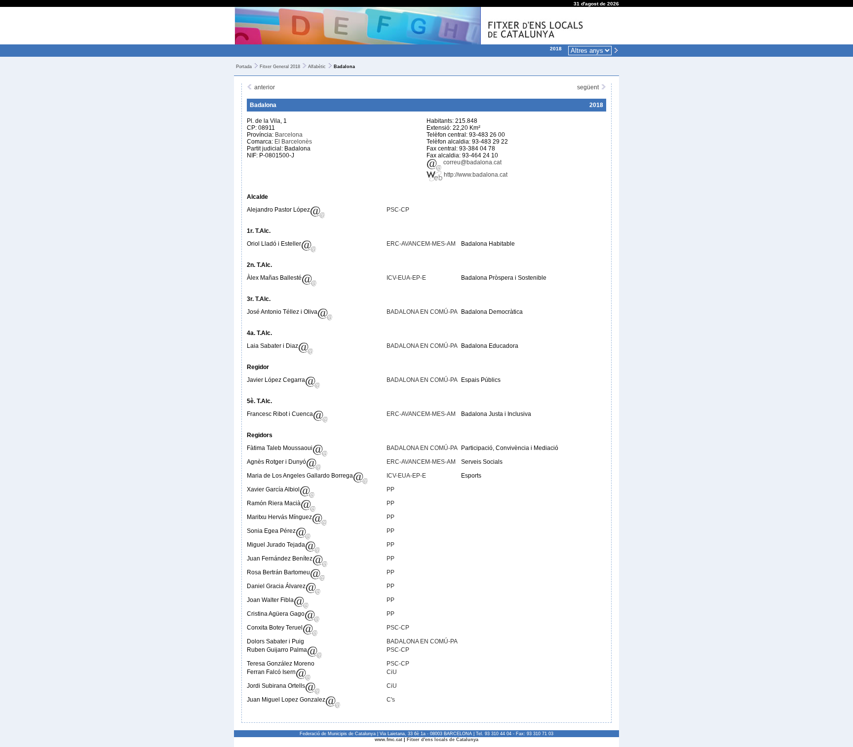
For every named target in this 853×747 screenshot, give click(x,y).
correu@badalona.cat (472, 162)
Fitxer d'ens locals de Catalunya (442, 739)
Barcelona (289, 134)
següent (588, 87)
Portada (244, 66)
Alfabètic (317, 66)
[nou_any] (616, 50)
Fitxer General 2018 (280, 66)
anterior (264, 87)
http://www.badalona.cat (474, 174)
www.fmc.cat (388, 739)
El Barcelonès (293, 141)
